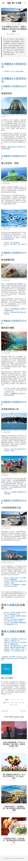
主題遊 (8, 24)
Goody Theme (20, 858)
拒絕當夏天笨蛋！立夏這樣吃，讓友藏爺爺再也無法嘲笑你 (14, 840)
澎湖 (2, 435)
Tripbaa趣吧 (11, 34)
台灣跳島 (8, 597)
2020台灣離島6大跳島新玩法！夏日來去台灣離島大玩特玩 (14, 658)
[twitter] (13, 700)
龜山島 (3, 198)
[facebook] (10, 700)
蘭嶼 (10, 356)
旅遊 (13, 24)
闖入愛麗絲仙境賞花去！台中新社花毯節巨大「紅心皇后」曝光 (14, 776)
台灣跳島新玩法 (8, 239)
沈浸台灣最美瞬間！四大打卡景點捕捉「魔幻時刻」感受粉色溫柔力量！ (14, 744)
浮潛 (9, 571)
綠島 (2, 283)
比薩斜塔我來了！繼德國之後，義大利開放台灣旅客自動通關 (14, 808)
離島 (20, 24)
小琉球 (12, 531)
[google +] (15, 700)
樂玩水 (16, 24)
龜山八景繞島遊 (14, 242)
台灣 (11, 24)
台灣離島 (19, 142)
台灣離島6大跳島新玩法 (13, 65)
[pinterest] (21, 700)
